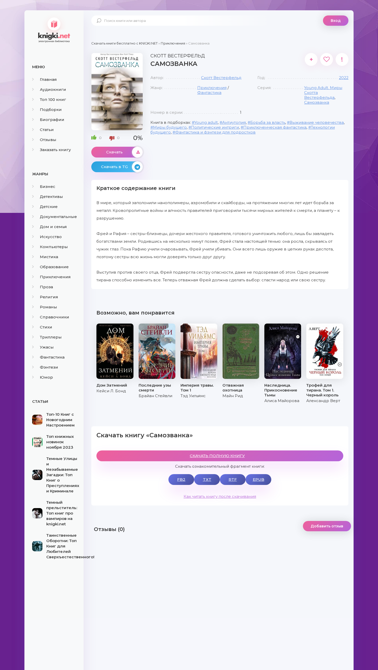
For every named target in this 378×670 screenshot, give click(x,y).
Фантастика (52, 357)
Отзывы (48, 139)
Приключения (55, 276)
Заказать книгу (55, 149)
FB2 (181, 479)
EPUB (258, 479)
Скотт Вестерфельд (221, 77)
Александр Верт (323, 400)
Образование (54, 266)
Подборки (51, 109)
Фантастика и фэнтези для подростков (215, 132)
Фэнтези (49, 367)
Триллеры (51, 337)
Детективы (51, 196)
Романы (48, 306)
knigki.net (54, 29)
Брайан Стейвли (155, 395)
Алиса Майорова (281, 400)
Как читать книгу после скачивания (220, 496)
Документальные (58, 216)
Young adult (206, 122)
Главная (48, 79)
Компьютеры (54, 246)
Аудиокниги (53, 89)
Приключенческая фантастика (275, 127)
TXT (207, 479)
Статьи (47, 129)
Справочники (54, 317)
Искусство (51, 236)
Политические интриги (215, 127)
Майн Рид (232, 395)
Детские (49, 206)
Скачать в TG (114, 166)
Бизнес (47, 186)
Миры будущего (170, 127)
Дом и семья (53, 226)
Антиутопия (234, 122)
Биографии (52, 119)
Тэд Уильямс (193, 395)
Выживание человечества (317, 122)
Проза (46, 286)
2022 (343, 77)
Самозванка (316, 102)
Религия (49, 296)
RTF (233, 479)
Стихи (46, 327)
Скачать (114, 152)
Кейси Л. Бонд (111, 390)
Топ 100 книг (53, 99)
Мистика (49, 256)
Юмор (46, 377)
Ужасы (47, 347)
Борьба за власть (267, 122)
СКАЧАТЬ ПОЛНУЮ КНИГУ (217, 455)
